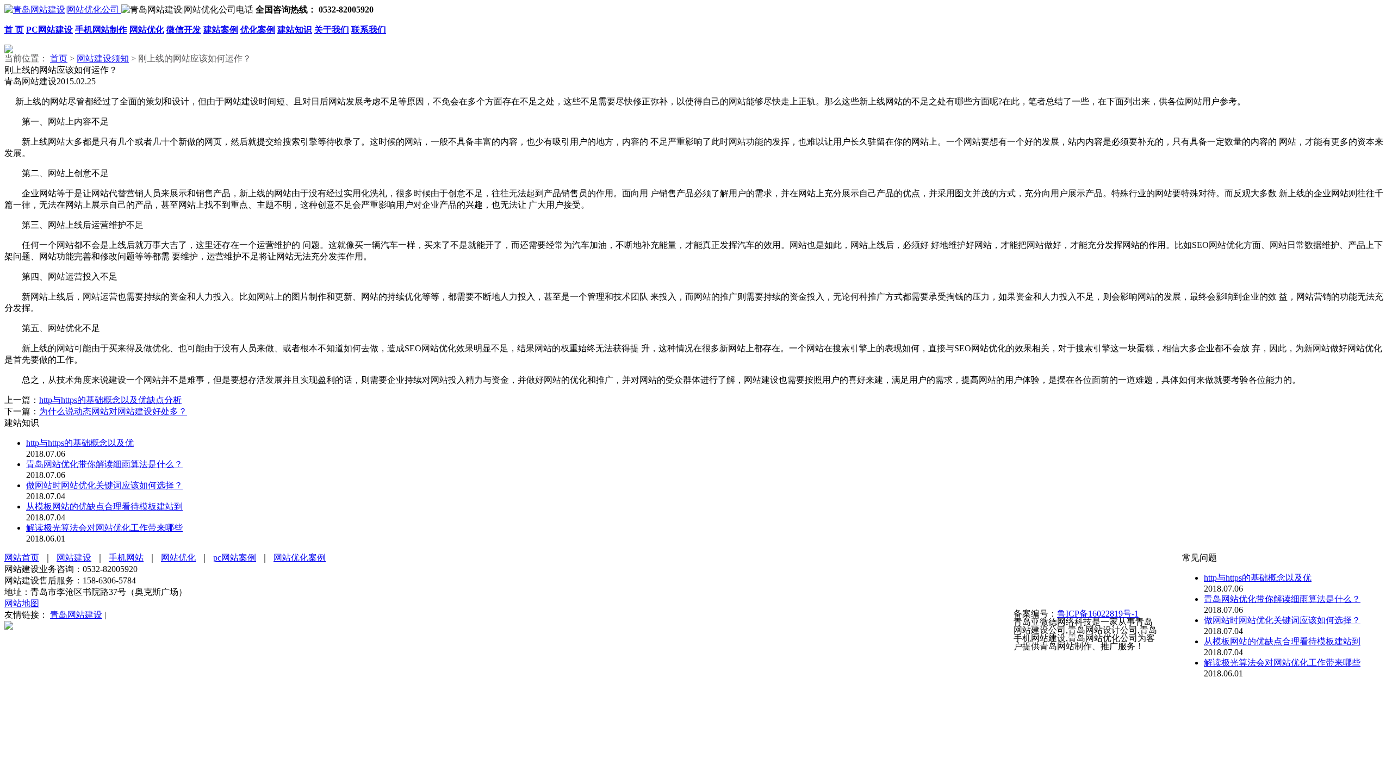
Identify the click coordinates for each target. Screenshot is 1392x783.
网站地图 (21, 603)
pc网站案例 (234, 557)
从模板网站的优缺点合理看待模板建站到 (104, 506)
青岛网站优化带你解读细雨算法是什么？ (104, 464)
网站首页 (21, 557)
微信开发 (183, 29)
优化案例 (257, 29)
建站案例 (220, 29)
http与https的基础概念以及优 (80, 443)
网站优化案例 (300, 557)
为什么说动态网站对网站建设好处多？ (113, 411)
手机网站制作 (101, 29)
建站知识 (294, 29)
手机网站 (126, 557)
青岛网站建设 (76, 614)
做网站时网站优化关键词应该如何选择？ (104, 485)
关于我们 (331, 29)
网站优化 (146, 29)
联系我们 (368, 29)
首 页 (14, 29)
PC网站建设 (49, 29)
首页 (58, 58)
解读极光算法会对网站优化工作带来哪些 (104, 527)
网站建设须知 (103, 58)
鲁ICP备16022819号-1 (1098, 613)
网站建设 (74, 557)
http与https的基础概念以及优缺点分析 (110, 400)
